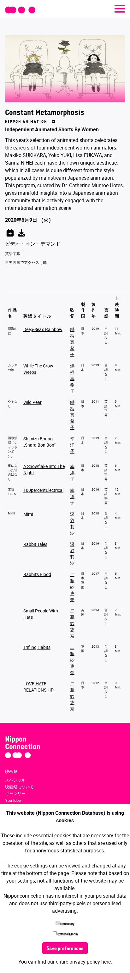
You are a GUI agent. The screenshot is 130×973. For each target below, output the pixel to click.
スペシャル (15, 780)
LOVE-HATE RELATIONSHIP (38, 687)
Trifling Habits (36, 647)
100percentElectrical (43, 490)
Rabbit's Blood (37, 574)
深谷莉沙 (72, 523)
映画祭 (11, 771)
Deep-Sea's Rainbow (42, 329)
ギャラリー (15, 793)
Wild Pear (32, 402)
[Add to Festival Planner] (10, 232)
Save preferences (65, 948)
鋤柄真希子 (72, 341)
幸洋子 (72, 445)
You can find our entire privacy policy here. (65, 961)
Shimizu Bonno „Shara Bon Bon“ (39, 442)
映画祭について (19, 787)
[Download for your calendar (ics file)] (21, 232)
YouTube (13, 800)
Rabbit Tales (35, 544)
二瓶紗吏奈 (72, 586)
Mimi (28, 514)
